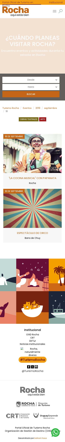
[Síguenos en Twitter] (33, 366)
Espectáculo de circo (32, 233)
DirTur (32, 340)
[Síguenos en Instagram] (36, 366)
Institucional (56, 2)
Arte (42, 119)
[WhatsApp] (55, 432)
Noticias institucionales (32, 344)
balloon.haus (40, 438)
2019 (37, 108)
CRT (32, 337)
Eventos (27, 108)
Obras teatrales (28, 119)
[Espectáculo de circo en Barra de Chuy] (32, 208)
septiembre (50, 108)
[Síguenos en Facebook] (29, 366)
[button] (60, 11)
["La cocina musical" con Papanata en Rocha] (32, 153)
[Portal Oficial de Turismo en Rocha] (14, 11)
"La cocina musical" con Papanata (32, 178)
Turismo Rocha (10, 108)
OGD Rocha (32, 334)
